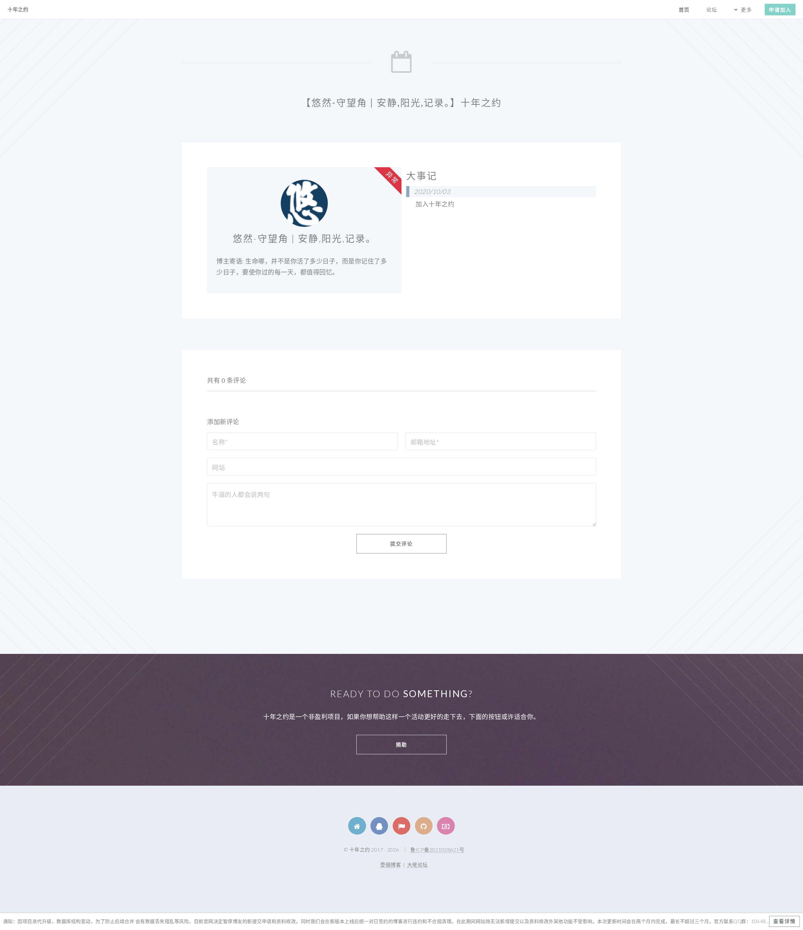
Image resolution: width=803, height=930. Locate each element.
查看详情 (784, 921)
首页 (684, 10)
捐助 (401, 744)
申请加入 (780, 10)
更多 (746, 10)
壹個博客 (390, 865)
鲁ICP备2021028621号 (437, 849)
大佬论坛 (417, 865)
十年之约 (18, 9)
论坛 (711, 10)
